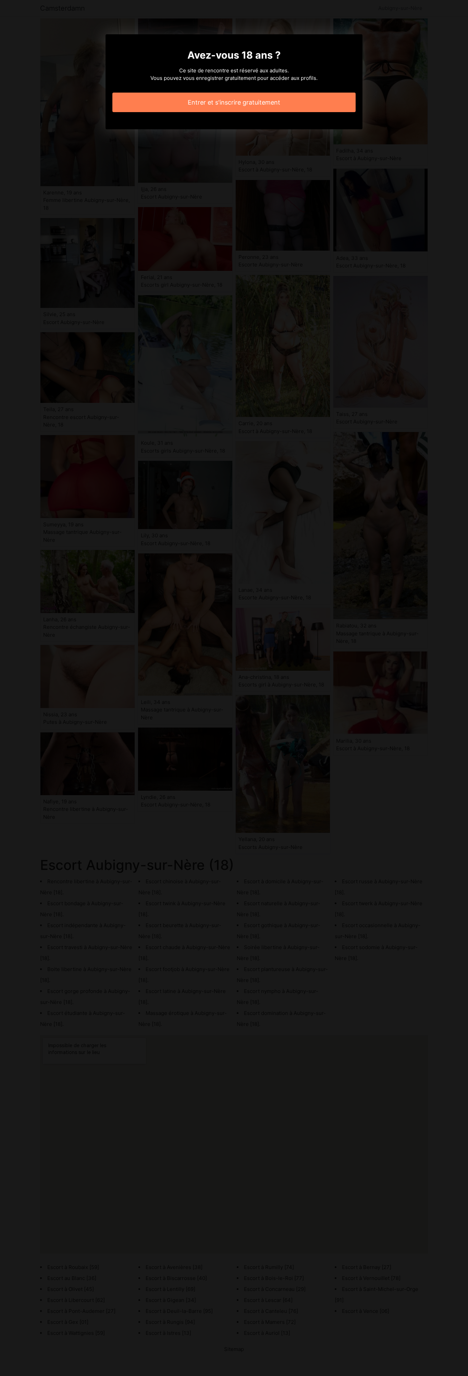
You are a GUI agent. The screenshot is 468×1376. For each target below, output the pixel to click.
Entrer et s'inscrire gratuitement (234, 102)
